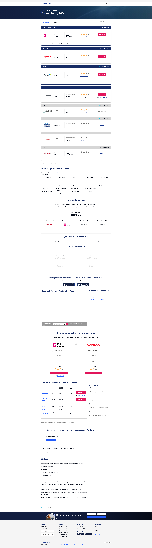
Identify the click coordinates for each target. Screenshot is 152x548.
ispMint (43, 409)
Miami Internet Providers (63, 534)
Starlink (43, 406)
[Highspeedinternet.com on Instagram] (99, 535)
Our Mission (96, 528)
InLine (43, 420)
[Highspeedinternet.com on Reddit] (101, 535)
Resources (82, 3)
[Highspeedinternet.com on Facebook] (95, 535)
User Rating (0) (83, 126)
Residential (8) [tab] (46, 22)
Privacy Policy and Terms (75, 544)
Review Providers (74, 3)
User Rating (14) (83, 112)
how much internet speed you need (59, 172)
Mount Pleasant (103, 297)
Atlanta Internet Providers (63, 536)
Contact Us (96, 530)
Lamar (90, 295)
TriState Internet (45, 413)
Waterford (102, 299)
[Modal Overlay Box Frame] (76, 516)
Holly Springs (91, 299)
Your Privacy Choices (84, 544)
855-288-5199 (103, 97)
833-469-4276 (103, 37)
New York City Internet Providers (64, 532)
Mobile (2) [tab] (62, 22)
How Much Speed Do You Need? (82, 528)
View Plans (101, 34)
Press (95, 532)
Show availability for (47, 324)
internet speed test (76, 172)
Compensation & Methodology (65, 544)
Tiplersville (102, 293)
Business (88, 3)
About (96, 526)
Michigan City (92, 293)
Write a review (51, 439)
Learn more (102, 124)
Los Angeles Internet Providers (63, 526)
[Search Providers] (53, 531)
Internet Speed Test (80, 526)
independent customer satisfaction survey (71, 160)
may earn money (44, 0)
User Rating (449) (84, 75)
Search (107, 3)
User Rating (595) (84, 36)
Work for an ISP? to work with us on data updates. (52, 163)
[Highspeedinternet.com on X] (97, 535)
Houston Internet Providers (63, 530)
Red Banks (102, 295)
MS (45, 507)
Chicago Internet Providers (63, 528)
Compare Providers (64, 3)
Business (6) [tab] (54, 22)
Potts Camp (91, 297)
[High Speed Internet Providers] (48, 4)
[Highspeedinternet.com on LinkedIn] (103, 535)
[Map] (64, 309)
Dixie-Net (44, 416)
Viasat (43, 403)
